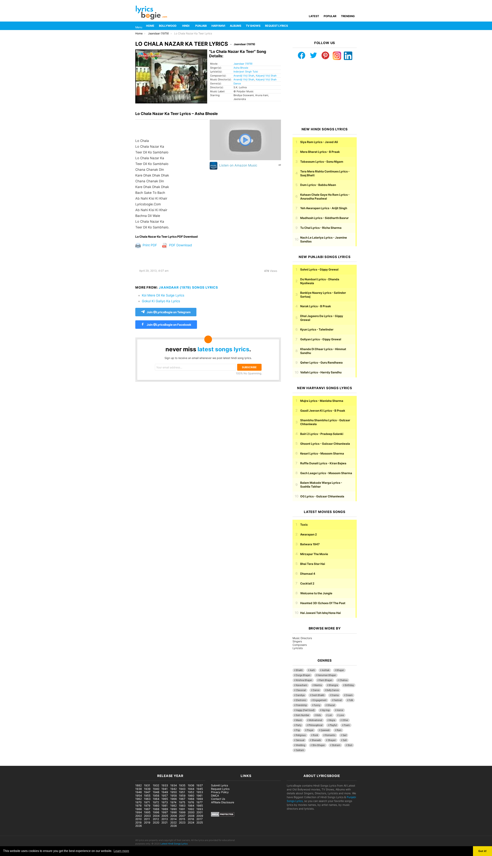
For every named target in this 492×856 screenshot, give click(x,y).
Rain (339, 730)
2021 (164, 822)
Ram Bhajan (325, 680)
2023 (182, 822)
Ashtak (325, 670)
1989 (164, 809)
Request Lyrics (276, 25)
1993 (199, 809)
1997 (164, 812)
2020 (156, 822)
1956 (156, 795)
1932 (156, 785)
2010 (138, 819)
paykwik (55, 763)
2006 (173, 815)
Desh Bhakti (318, 695)
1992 (191, 809)
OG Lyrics (322, 496)
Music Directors (302, 638)
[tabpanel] (171, 177)
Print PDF (149, 245)
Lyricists (298, 648)
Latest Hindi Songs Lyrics (174, 843)
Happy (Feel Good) (305, 710)
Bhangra (333, 685)
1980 (156, 805)
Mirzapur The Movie (314, 554)
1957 (164, 795)
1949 (164, 792)
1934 (173, 785)
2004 (156, 815)
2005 (164, 815)
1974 (173, 802)
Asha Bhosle (241, 67)
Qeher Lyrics (321, 362)
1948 (156, 792)
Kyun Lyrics (316, 329)
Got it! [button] (482, 851)
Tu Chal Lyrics (321, 228)
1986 (138, 809)
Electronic (301, 700)
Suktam (300, 750)
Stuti (349, 745)
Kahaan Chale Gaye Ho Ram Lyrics (325, 196)
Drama (335, 695)
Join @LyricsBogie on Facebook (168, 324)
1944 (191, 788)
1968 (191, 798)
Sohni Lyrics (319, 269)
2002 (138, 815)
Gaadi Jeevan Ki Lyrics (322, 410)
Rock (315, 735)
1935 (182, 785)
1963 (147, 798)
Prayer (310, 730)
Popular (330, 16)
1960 (191, 795)
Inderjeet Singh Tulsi (246, 71)
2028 (173, 825)
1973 (164, 802)
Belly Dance (333, 690)
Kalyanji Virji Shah (266, 75)
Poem (347, 725)
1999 (182, 812)
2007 (182, 815)
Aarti (312, 670)
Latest (314, 16)
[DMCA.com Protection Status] (222, 815)
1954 (138, 795)
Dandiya (300, 695)
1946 (138, 792)
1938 (138, 788)
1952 (191, 792)
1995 (147, 812)
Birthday (349, 685)
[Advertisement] (324, 94)
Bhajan (340, 670)
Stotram (336, 745)
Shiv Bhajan (318, 745)
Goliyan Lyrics (320, 339)
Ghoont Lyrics (325, 443)
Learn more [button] (121, 851)
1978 (138, 805)
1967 (182, 798)
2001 (199, 812)
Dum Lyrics (318, 185)
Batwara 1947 (310, 544)
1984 (191, 805)
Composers (300, 644)
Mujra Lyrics (321, 401)
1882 (138, 785)
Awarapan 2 (308, 534)
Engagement (320, 700)
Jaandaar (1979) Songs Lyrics (188, 287)
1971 (147, 802)
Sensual (300, 740)
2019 (147, 822)
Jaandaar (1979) (243, 63)
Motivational (315, 720)
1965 (164, 798)
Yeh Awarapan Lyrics (323, 208)
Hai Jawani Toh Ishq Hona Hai (320, 613)
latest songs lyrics (223, 349)
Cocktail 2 (307, 583)
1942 (173, 788)
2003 (147, 815)
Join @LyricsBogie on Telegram (169, 312)
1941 (164, 788)
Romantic (330, 735)
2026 (138, 825)
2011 (147, 819)
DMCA (215, 795)
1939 (147, 788)
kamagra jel (68, 763)
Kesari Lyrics (322, 453)
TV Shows (253, 25)
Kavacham (301, 685)
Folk (351, 700)
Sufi (345, 740)
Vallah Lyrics (321, 372)
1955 (147, 795)
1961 (199, 795)
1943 (182, 788)
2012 (156, 819)
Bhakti (299, 670)
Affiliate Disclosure (222, 802)
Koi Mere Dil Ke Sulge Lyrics (163, 295)
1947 (147, 792)
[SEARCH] (354, 26)
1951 (182, 792)
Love (341, 715)
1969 (199, 798)
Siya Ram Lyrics (319, 142)
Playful (333, 725)
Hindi (185, 25)
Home (150, 25)
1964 (156, 798)
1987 (147, 809)
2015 (182, 819)
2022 (173, 822)
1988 (156, 809)
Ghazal (331, 705)
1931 (147, 785)
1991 (182, 809)
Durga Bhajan (303, 675)
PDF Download (180, 245)
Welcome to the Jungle (316, 593)
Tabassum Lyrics (321, 161)
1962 (138, 798)
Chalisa (343, 680)
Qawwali (325, 730)
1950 (173, 792)
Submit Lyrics (219, 785)
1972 (156, 802)
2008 (191, 815)
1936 (191, 785)
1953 (199, 792)
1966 (173, 798)
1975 (182, 802)
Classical (301, 690)
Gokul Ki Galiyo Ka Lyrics (161, 301)
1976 (191, 802)
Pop (298, 730)
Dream (349, 695)
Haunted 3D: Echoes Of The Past (322, 603)
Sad (344, 735)
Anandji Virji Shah (244, 75)
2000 (191, 812)
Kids (318, 715)
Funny (317, 705)
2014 (173, 819)
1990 (173, 809)
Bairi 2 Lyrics (321, 434)
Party (298, 725)
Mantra (318, 685)
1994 (138, 812)
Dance (237, 83)
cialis (19, 763)
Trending (348, 16)
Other (345, 720)
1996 (156, 812)
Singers (297, 641)
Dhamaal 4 (307, 573)
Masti (299, 720)
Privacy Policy (220, 792)
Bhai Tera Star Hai (312, 564)
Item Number (302, 715)
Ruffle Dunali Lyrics (323, 463)
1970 (138, 802)
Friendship (301, 705)
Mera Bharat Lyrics (320, 152)
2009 (199, 815)
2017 (199, 819)
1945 (199, 788)
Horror (340, 710)
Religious (301, 735)
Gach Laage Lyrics (326, 473)
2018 (138, 822)
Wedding (300, 745)
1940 (156, 788)
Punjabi (201, 25)
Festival (338, 700)
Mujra (332, 720)
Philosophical (315, 725)
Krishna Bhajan (304, 680)
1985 (199, 805)
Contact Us (218, 798)
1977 (199, 802)
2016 (191, 819)
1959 (182, 795)
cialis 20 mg (7, 763)
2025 (199, 822)
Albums (235, 25)
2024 (191, 822)
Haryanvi (218, 25)
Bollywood (167, 25)
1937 (199, 785)
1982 (173, 805)
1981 (164, 805)
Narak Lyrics (315, 306)
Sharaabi (316, 740)
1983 (182, 805)
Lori (330, 715)
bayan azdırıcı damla (36, 763)
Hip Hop (326, 710)
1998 (173, 812)
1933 (164, 785)
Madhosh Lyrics (324, 218)
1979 (147, 805)
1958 (173, 795)
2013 (164, 819)
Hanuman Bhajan (326, 675)
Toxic (304, 524)
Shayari (332, 740)
